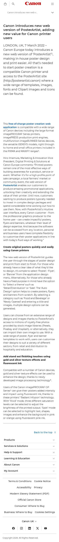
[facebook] (13, 528)
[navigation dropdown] (52, 4)
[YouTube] (45, 528)
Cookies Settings (45, 512)
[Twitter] (37, 528)
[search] (13, 4)
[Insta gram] (21, 528)
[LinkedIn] (29, 528)
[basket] (5, 4)
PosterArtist (10, 185)
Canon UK (28, 521)
